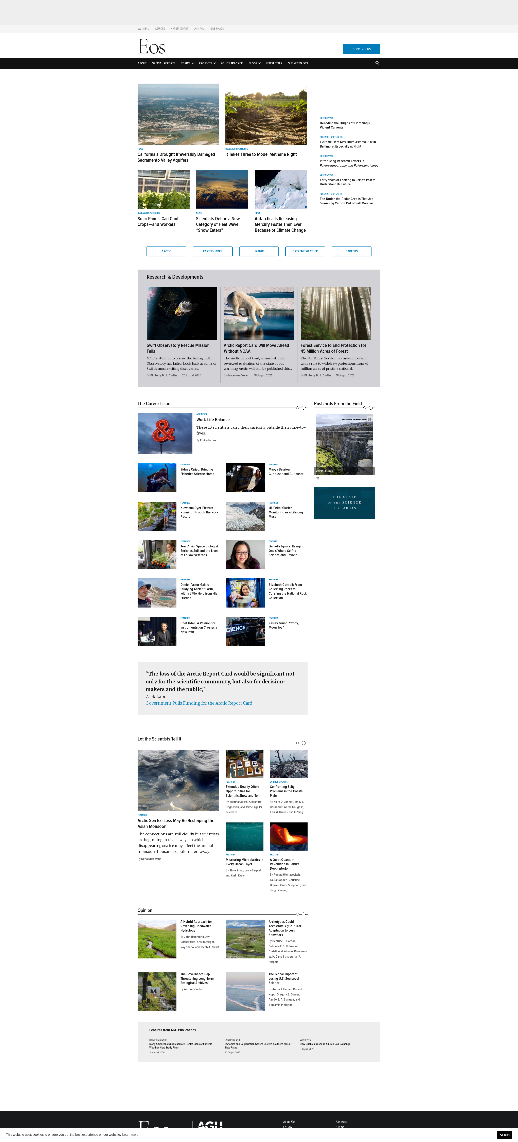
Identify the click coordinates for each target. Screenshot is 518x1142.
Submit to (298, 63)
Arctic (166, 251)
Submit (340, 1127)
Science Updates (279, 782)
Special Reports (163, 63)
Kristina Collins (238, 802)
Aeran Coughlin (293, 807)
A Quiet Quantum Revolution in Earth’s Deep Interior (284, 864)
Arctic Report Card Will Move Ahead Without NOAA (256, 348)
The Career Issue (154, 403)
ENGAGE (288, 1127)
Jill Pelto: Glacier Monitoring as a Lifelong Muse (286, 512)
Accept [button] (505, 1134)
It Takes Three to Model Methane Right (261, 154)
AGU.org (160, 28)
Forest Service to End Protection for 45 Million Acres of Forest (333, 348)
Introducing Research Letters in (349, 163)
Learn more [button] (130, 1134)
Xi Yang (298, 812)
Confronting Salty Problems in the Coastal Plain (286, 791)
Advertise (341, 1122)
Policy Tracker (232, 63)
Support (362, 49)
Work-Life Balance (213, 420)
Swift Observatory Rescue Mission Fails (178, 348)
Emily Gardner (209, 440)
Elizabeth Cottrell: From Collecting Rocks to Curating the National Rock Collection (288, 591)
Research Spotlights (236, 149)
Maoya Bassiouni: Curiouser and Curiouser (286, 471)
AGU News (201, 414)
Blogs (252, 63)
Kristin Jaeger (205, 942)
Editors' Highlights (233, 1040)
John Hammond (194, 937)
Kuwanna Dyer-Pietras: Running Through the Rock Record (199, 512)
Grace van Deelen (238, 375)
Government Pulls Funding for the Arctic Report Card (199, 703)
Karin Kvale (238, 875)
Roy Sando (187, 947)
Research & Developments (175, 276)
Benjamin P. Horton (281, 1005)
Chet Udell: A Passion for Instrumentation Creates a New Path (198, 627)
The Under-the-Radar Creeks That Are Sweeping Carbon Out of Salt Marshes (347, 201)
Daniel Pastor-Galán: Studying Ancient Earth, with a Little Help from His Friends (198, 591)
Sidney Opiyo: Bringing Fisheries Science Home (197, 471)
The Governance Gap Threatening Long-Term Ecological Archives (197, 978)
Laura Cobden (278, 880)
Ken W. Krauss (279, 812)
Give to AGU (217, 28)
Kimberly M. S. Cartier (163, 375)
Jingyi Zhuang (278, 890)
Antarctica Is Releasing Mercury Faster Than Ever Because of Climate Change (280, 224)
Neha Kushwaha (151, 859)
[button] (318, 443)
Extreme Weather (305, 251)
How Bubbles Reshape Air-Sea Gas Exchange (325, 1044)
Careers (352, 251)
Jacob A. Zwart (209, 947)
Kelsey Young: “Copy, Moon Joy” (284, 625)
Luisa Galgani (253, 870)
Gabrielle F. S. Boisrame (283, 946)
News (140, 149)
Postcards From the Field (338, 403)
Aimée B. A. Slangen (281, 1000)
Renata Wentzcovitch (287, 875)
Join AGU (199, 28)
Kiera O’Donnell (283, 802)
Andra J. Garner (282, 989)
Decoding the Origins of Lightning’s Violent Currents (345, 125)
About (142, 63)
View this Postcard (324, 471)
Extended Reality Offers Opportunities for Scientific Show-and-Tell (242, 791)
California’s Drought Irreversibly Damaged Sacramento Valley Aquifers (176, 157)
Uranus (259, 251)
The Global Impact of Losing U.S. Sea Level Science (284, 978)
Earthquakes (212, 251)
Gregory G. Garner (288, 994)
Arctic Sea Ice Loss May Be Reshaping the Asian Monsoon (176, 823)
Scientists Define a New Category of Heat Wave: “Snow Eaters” (218, 224)
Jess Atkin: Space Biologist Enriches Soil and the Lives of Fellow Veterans (199, 550)
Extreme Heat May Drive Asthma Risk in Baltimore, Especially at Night (348, 144)
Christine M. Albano (281, 951)
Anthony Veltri (193, 989)
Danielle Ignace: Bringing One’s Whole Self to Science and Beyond (286, 550)
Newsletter (274, 63)
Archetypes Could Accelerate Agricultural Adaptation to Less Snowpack (285, 928)
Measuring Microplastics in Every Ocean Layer (244, 861)
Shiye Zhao (236, 870)
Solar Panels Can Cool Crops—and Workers (158, 221)
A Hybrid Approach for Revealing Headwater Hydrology (196, 926)
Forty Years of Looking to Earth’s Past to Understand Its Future (348, 182)
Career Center (179, 28)
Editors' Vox (326, 118)
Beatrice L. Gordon (284, 941)
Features (185, 464)
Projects (205, 63)
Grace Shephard (290, 885)
